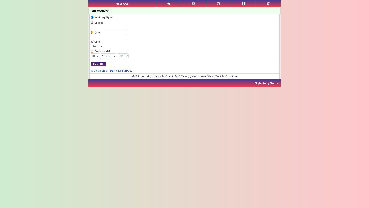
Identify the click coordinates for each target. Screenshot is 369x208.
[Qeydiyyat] (268, 3)
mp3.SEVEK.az (123, 70)
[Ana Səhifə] (168, 3)
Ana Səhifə (101, 70)
